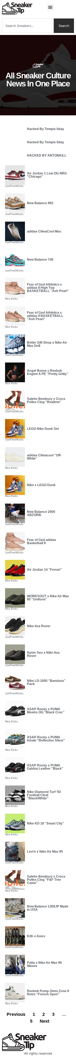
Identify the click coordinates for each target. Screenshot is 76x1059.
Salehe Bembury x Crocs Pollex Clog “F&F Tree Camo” (46, 880)
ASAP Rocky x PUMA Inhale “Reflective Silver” (46, 738)
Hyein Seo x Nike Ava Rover (43, 654)
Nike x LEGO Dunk (41, 485)
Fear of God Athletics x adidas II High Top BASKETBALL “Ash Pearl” (48, 288)
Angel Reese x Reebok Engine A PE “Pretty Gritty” (47, 372)
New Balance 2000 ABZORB (41, 513)
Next (44, 1021)
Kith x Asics (36, 936)
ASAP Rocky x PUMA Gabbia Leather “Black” (45, 767)
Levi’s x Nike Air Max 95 (45, 851)
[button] (50, 7)
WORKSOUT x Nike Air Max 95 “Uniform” (48, 597)
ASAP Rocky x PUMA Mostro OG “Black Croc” (45, 710)
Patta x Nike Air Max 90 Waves (44, 964)
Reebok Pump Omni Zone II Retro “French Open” (48, 992)
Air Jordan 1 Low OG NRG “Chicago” (47, 175)
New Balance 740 (40, 259)
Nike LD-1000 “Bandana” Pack (46, 682)
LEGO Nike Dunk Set (43, 428)
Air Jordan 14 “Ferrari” (44, 569)
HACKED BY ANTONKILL (46, 155)
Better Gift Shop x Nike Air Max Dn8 (47, 344)
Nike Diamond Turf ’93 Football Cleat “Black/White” (44, 795)
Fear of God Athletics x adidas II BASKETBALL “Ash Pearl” (45, 316)
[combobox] (27, 25)
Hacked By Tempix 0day (45, 129)
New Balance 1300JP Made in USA (47, 908)
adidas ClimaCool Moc (44, 231)
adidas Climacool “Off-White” (44, 457)
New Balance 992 (40, 203)
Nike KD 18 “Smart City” (45, 823)
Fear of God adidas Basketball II (41, 541)
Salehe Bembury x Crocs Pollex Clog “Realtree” (46, 400)
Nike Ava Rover (38, 626)
